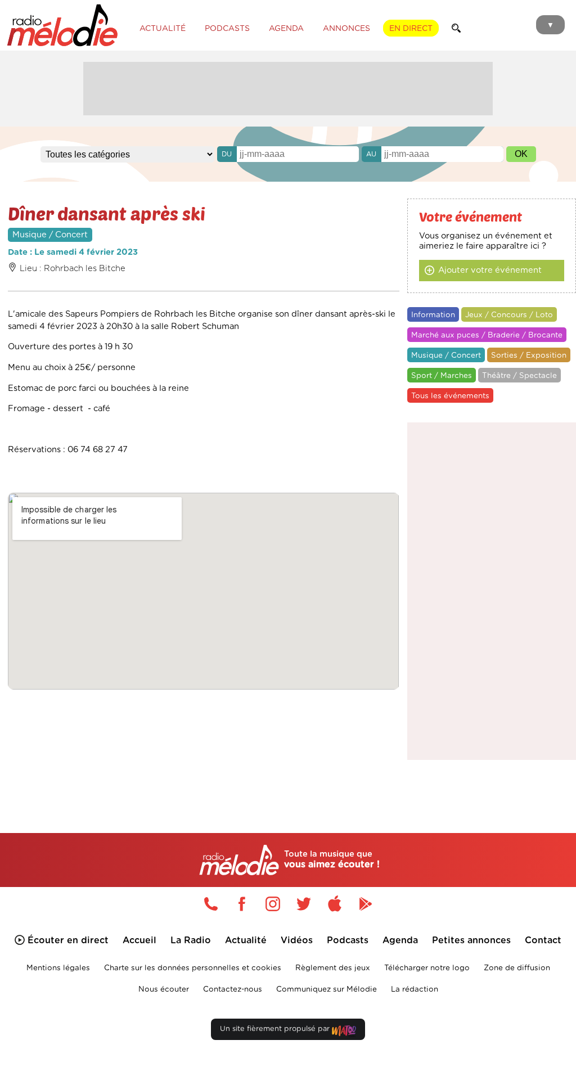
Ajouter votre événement (490, 270)
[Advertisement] (288, 87)
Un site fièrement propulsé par (276, 1029)
